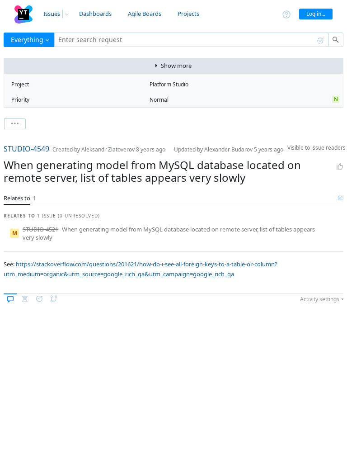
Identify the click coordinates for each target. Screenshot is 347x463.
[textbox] (191, 40)
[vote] (339, 166)
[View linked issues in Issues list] (340, 198)
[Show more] (15, 123)
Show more (176, 65)
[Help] (286, 14)
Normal (159, 100)
